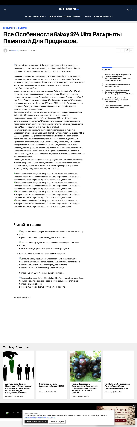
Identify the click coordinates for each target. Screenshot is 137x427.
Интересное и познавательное (64, 16)
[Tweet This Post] (122, 50)
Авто (87, 16)
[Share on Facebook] (118, 50)
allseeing (15, 50)
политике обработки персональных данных (40, 417)
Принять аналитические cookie (36, 422)
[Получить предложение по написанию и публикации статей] (116, 415)
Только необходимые (57, 422)
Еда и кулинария (102, 16)
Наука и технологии (59, 25)
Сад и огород (80, 25)
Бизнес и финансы (34, 16)
